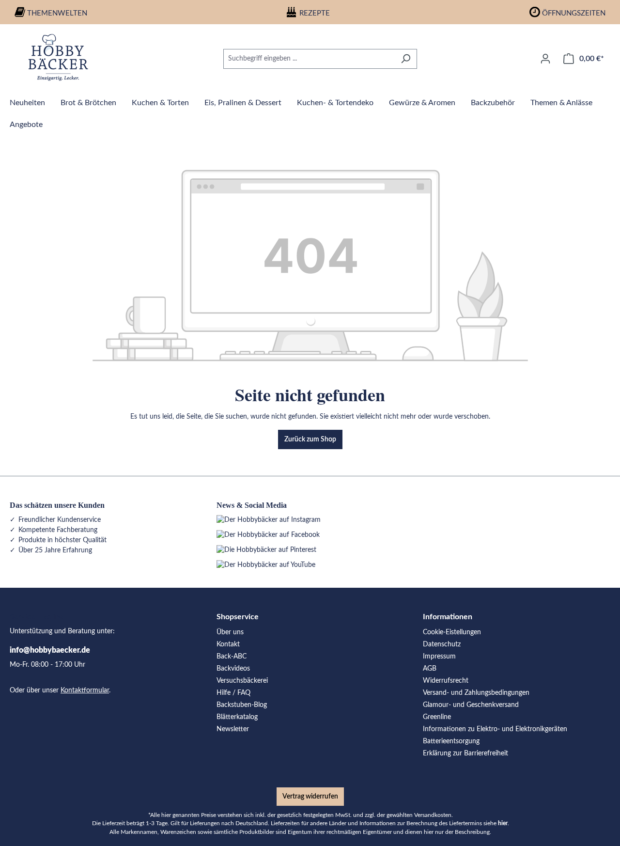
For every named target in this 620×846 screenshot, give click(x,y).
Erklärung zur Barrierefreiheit (465, 753)
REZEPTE (314, 13)
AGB (429, 668)
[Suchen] (405, 59)
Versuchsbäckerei (242, 680)
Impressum (439, 656)
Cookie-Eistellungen (452, 632)
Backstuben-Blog (242, 705)
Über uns (230, 632)
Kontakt (228, 644)
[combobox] (309, 59)
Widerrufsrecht (445, 680)
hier (503, 823)
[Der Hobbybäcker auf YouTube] (266, 565)
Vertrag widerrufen (310, 796)
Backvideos (233, 668)
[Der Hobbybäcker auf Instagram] (269, 520)
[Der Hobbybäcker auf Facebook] (268, 535)
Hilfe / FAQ (233, 692)
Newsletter (233, 729)
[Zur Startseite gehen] (58, 57)
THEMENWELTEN (57, 13)
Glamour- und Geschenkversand (471, 705)
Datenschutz (442, 644)
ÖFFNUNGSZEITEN (573, 13)
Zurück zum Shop (310, 439)
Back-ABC (232, 656)
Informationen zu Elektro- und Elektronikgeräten (495, 729)
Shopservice (238, 617)
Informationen (447, 617)
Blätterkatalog (237, 717)
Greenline (437, 717)
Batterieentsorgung (451, 741)
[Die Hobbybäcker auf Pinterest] (266, 550)
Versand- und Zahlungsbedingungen (476, 692)
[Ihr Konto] (545, 59)
